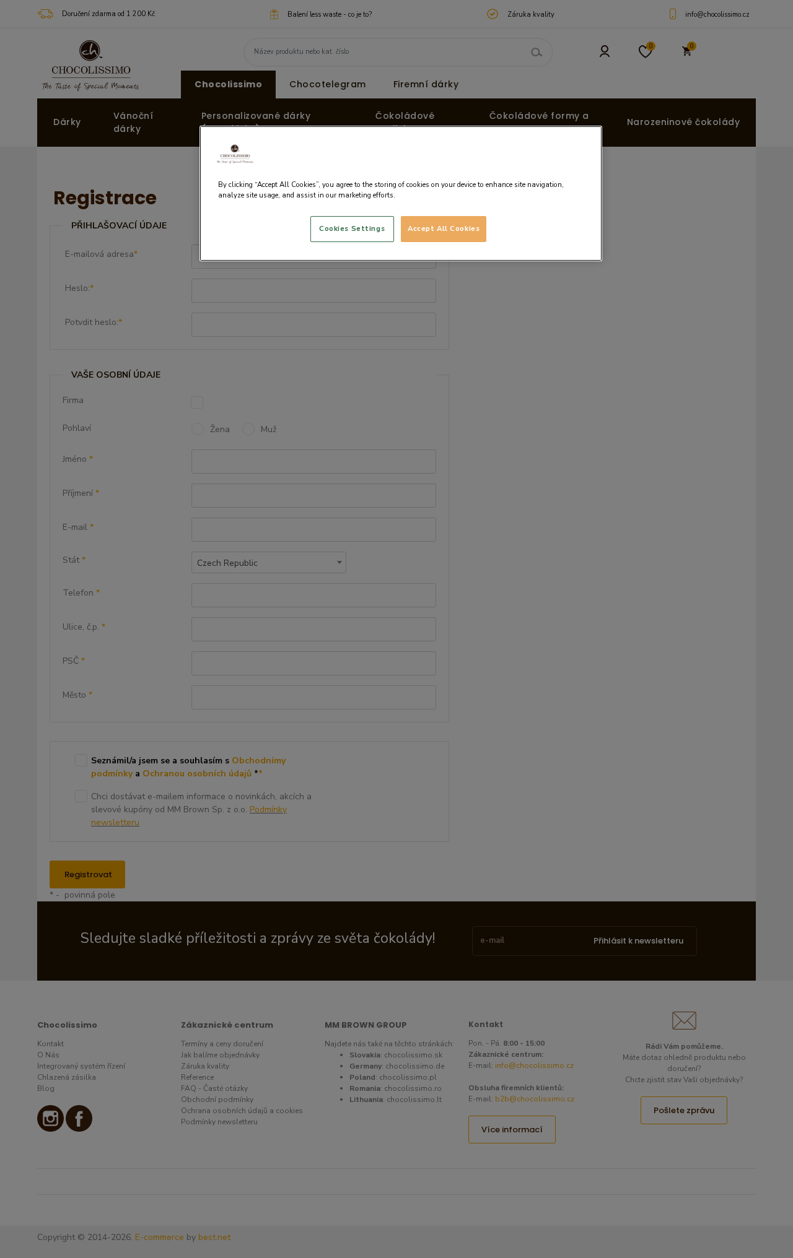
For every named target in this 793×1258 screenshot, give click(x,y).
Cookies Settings (352, 228)
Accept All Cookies (444, 228)
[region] (400, 193)
